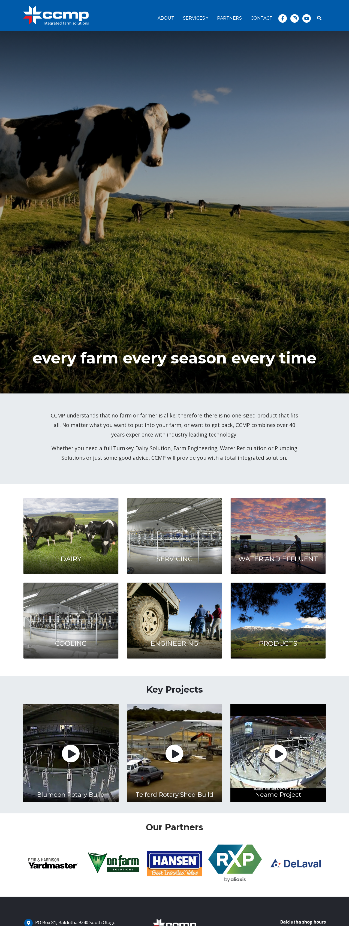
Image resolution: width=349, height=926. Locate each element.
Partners (229, 18)
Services (194, 18)
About (166, 18)
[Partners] (53, 863)
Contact (261, 18)
